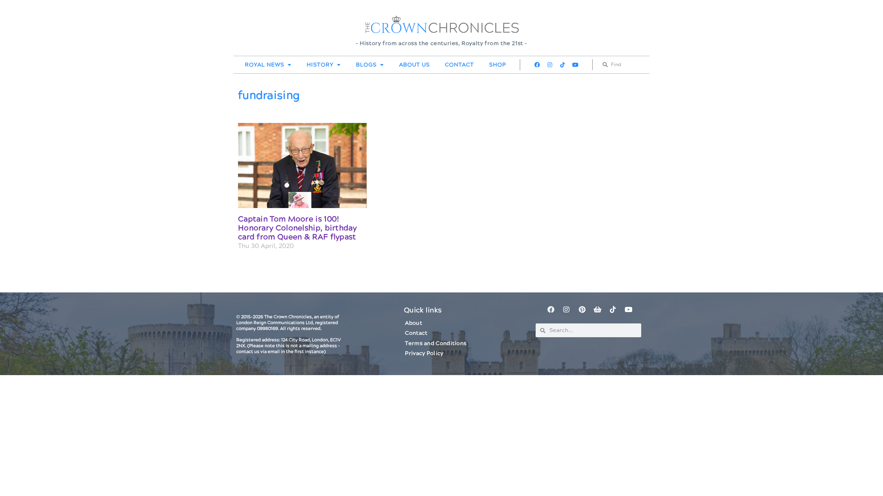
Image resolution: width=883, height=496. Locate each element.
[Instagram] (549, 64)
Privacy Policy (424, 353)
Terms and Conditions (435, 343)
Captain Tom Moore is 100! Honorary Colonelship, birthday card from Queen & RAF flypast (297, 228)
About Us (414, 65)
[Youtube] (575, 64)
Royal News (264, 65)
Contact (459, 65)
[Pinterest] (582, 310)
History (320, 65)
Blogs (366, 65)
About (413, 323)
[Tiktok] (562, 64)
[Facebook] (537, 64)
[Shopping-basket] (597, 310)
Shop (497, 65)
